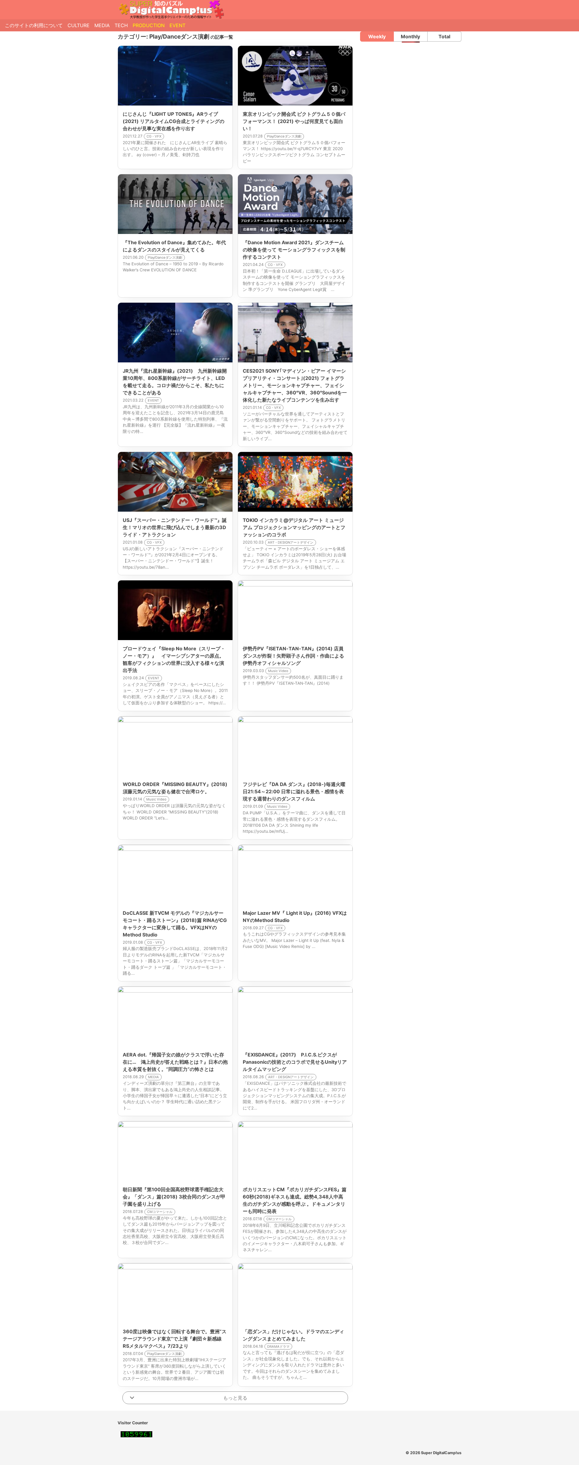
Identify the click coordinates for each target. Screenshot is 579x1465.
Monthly (410, 36)
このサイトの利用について (34, 25)
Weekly (377, 36)
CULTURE (79, 25)
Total (444, 36)
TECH (121, 25)
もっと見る (235, 1398)
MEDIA (102, 25)
